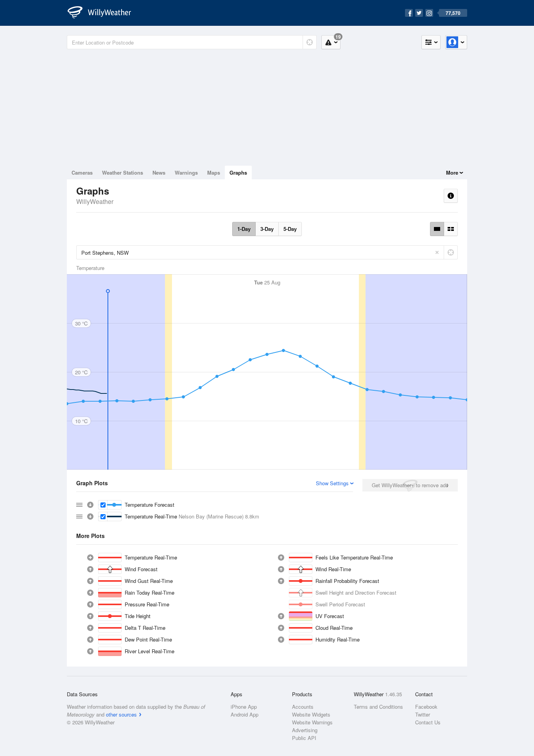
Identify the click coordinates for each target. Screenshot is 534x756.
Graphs (238, 172)
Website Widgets (311, 714)
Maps (213, 172)
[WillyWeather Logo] (103, 13)
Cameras (82, 172)
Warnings (186, 172)
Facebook (426, 706)
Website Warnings (312, 722)
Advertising (304, 730)
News (158, 172)
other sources (121, 714)
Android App (244, 714)
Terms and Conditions (378, 706)
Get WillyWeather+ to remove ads (410, 485)
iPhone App (244, 706)
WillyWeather (94, 201)
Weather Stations (122, 172)
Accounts (303, 706)
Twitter (422, 714)
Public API (304, 738)
